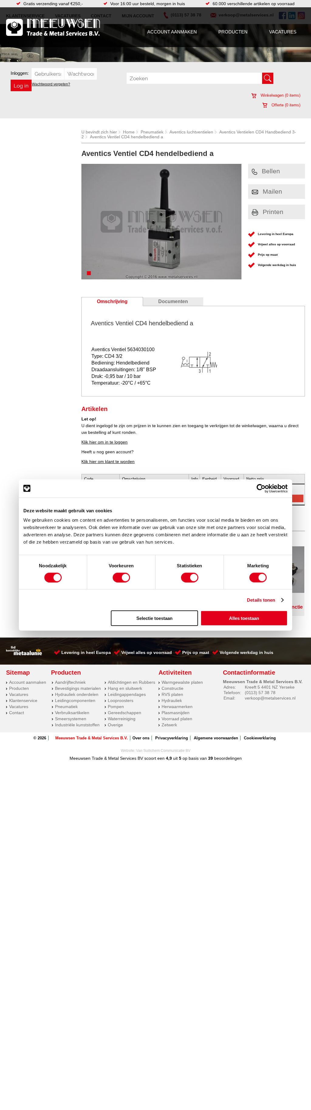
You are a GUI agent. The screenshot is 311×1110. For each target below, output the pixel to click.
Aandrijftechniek (70, 682)
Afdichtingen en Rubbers (131, 682)
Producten (233, 31)
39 (210, 758)
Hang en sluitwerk (125, 688)
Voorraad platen (177, 718)
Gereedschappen (124, 712)
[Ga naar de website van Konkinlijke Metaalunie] (24, 653)
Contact (16, 712)
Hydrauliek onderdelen (76, 694)
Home (129, 132)
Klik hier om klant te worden (108, 461)
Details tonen (261, 599)
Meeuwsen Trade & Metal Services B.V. (91, 738)
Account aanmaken (172, 31)
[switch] (121, 577)
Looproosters (120, 700)
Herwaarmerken (177, 706)
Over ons (140, 738)
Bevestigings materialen (78, 688)
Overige (115, 724)
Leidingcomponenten (75, 700)
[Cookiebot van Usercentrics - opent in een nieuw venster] (261, 488)
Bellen (271, 171)
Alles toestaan (244, 618)
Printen (273, 211)
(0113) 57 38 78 (260, 692)
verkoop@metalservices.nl (270, 698)
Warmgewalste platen (182, 682)
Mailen (272, 191)
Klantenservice (23, 700)
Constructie (172, 688)
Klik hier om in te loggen (104, 442)
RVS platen (172, 694)
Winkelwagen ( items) (279, 95)
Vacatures (282, 31)
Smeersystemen (70, 718)
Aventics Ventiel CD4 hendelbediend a (126, 136)
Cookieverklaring (260, 738)
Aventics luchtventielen (191, 132)
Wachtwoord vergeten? (51, 84)
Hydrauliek (172, 700)
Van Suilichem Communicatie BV (163, 751)
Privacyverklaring (171, 738)
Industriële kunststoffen (77, 724)
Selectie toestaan (154, 618)
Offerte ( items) (285, 105)
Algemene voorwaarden (216, 738)
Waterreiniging (121, 718)
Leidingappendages (127, 694)
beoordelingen (227, 758)
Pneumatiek (152, 132)
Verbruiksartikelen (72, 712)
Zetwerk (169, 724)
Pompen (116, 706)
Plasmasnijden (176, 712)
